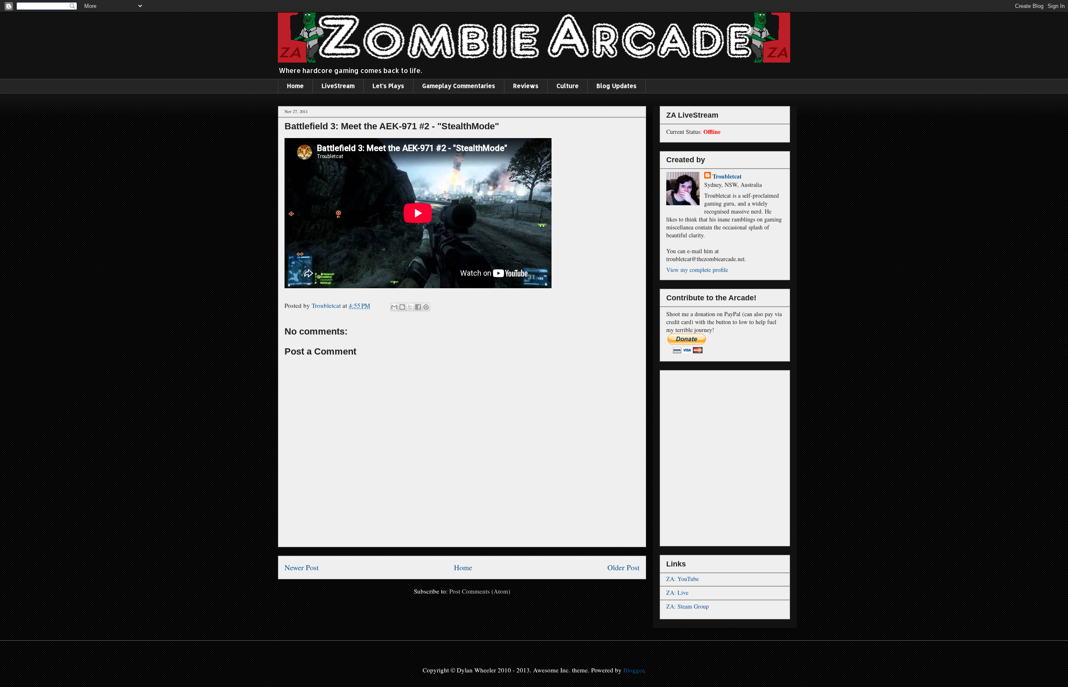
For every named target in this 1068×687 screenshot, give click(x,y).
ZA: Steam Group (687, 606)
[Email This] (394, 307)
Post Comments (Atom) (479, 591)
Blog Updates (617, 85)
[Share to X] (410, 307)
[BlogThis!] (402, 307)
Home (295, 85)
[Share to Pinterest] (426, 307)
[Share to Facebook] (418, 307)
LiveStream (338, 85)
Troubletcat (727, 176)
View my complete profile (697, 270)
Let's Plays (388, 85)
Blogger (633, 670)
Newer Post (302, 567)
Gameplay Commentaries (458, 85)
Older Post (623, 567)
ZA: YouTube (682, 579)
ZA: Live (677, 592)
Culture (568, 85)
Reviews (526, 85)
